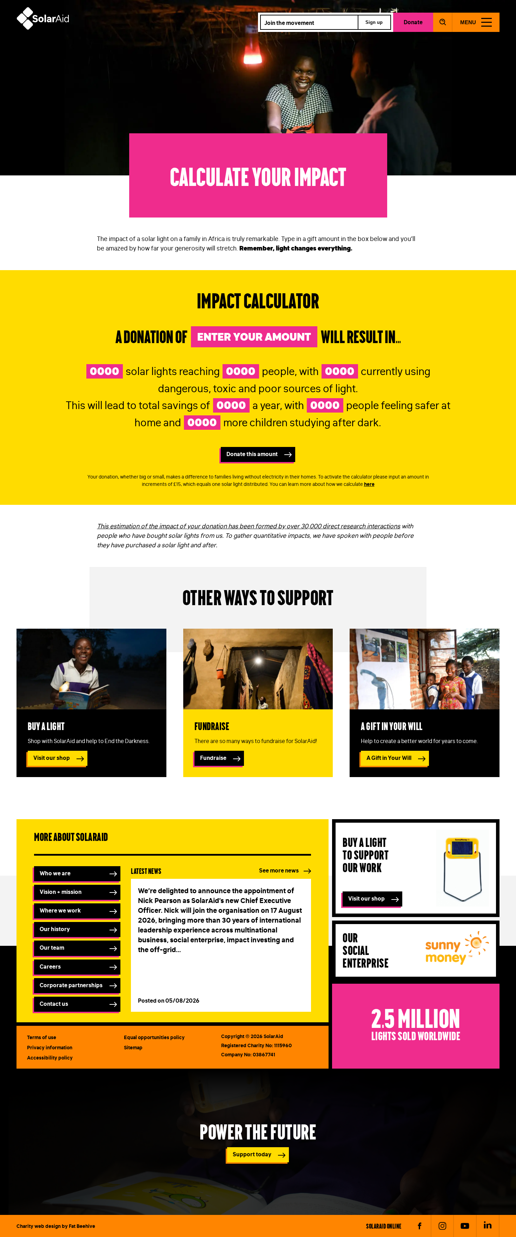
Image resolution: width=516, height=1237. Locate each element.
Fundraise (212, 726)
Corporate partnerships (71, 985)
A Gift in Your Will (388, 758)
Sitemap (133, 1047)
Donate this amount (252, 454)
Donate (413, 22)
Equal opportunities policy (154, 1037)
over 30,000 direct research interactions (343, 526)
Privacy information (49, 1047)
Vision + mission (60, 892)
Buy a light (46, 726)
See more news (279, 870)
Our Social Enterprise (366, 950)
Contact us (54, 1004)
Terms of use (41, 1037)
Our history (55, 929)
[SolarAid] (42, 28)
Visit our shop (51, 758)
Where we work (60, 910)
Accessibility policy (50, 1057)
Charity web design (38, 1226)
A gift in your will (392, 726)
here (369, 484)
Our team (52, 947)
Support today (252, 1154)
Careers (50, 966)
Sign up (374, 22)
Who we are (55, 873)
